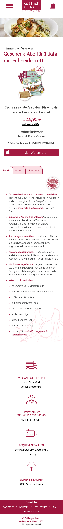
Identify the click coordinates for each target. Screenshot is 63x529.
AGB (54, 507)
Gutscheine (34, 170)
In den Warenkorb (34, 152)
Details (6, 170)
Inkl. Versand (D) (30, 124)
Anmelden (32, 502)
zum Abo (18, 170)
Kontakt (24, 507)
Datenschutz (31, 511)
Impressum (40, 507)
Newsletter (7, 507)
